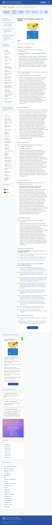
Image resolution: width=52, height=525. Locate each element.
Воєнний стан (28, 12)
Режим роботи (7, 496)
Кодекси (6, 114)
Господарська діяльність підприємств (7, 178)
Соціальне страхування (7, 139)
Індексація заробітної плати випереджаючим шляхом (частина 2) (12, 368)
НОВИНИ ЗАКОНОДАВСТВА (26, 43)
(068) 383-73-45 (13, 433)
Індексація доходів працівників (8, 83)
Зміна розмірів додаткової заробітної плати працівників (12, 362)
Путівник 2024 (7, 446)
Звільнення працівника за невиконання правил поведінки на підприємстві (12, 378)
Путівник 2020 (7, 455)
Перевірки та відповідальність (7, 172)
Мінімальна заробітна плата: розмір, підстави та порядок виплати (8, 38)
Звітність (6, 481)
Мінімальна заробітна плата (7, 57)
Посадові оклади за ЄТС (8, 60)
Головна (4, 7)
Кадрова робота (8, 485)
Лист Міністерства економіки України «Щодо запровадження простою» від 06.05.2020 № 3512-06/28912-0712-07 (34, 311)
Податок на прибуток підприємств (6, 132)
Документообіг (35, 12)
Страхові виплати (8, 498)
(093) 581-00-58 (13, 435)
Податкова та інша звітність (8, 169)
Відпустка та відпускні (14, 12)
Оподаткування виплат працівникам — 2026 (8, 31)
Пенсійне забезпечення (7, 175)
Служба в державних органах (6, 154)
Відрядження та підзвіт (21, 12)
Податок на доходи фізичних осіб (8, 126)
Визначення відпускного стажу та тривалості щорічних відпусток (33, 54)
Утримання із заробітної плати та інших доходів (8, 67)
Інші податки (7, 136)
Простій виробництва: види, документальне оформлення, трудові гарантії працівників (30, 187)
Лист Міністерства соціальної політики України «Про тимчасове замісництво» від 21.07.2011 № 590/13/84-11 (32, 307)
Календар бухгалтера (6, 51)
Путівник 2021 (7, 453)
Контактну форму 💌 (13, 427)
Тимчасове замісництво (25, 148)
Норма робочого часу (8, 54)
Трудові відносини (8, 500)
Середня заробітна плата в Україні (8, 102)
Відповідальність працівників (6, 12)
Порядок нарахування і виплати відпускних (30, 75)
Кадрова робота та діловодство (8, 161)
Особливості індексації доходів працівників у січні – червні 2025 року (33, 319)
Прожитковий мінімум (7, 64)
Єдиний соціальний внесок (8, 74)
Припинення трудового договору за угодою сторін (33, 223)
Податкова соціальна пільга (7, 71)
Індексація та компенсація (9, 483)
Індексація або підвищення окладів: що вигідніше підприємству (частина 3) (12, 371)
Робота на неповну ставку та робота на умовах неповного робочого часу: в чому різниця (33, 255)
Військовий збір (7, 129)
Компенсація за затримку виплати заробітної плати (8, 86)
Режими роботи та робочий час (8, 142)
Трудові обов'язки (8, 504)
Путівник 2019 (7, 457)
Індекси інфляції (7, 80)
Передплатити (32, 327)
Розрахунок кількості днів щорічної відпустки (8, 90)
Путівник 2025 (7, 444)
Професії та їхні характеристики (7, 158)
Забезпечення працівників (47, 12)
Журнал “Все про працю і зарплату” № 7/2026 (10, 340)
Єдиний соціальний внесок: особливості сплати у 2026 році (8, 25)
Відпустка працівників (6, 145)
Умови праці (7, 506)
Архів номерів (11, 7)
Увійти (43, 2)
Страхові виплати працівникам (8, 77)
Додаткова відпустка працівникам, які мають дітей (12, 374)
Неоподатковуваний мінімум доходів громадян (8, 95)
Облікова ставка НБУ (8, 99)
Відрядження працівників (7, 148)
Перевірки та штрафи (9, 494)
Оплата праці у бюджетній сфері (8, 120)
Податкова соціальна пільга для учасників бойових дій (32, 260)
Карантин (6, 487)
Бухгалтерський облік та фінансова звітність (8, 164)
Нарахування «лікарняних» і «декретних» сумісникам (13, 365)
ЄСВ (41, 12)
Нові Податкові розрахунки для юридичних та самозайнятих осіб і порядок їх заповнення (11, 358)
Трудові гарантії (7, 502)
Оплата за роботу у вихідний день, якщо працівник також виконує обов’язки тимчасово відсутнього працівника (33, 258)
